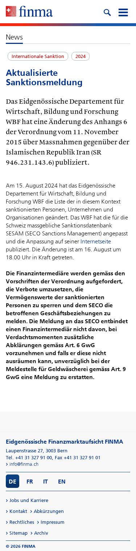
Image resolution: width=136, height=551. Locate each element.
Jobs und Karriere (28, 500)
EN (62, 481)
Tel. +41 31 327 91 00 (29, 457)
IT (45, 481)
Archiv (41, 533)
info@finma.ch (23, 464)
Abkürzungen (49, 511)
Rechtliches (21, 522)
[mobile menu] (123, 11)
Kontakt (18, 511)
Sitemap (18, 533)
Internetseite (96, 241)
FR (29, 481)
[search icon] (107, 11)
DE (12, 481)
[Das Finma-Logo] (29, 12)
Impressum (53, 522)
